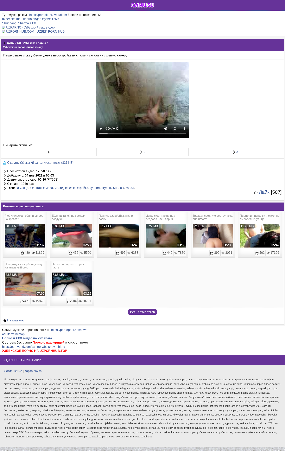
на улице (22, 188)
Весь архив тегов (142, 312)
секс (72, 188)
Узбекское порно (34, 42)
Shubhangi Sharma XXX (19, 23)
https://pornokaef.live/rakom (48, 14)
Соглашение (13, 371)
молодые (61, 188)
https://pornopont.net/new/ (68, 330)
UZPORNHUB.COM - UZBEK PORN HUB (35, 31)
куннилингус (98, 188)
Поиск (36, 360)
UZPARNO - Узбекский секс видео (30, 27)
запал (130, 188)
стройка (82, 188)
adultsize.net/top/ (13, 334)
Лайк (263, 192)
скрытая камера (41, 188)
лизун (113, 188)
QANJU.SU (14, 42)
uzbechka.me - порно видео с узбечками (30, 19)
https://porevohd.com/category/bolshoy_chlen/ (33, 346)
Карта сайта (33, 371)
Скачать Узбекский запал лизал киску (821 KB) (39, 162)
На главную (15, 320)
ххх (121, 188)
